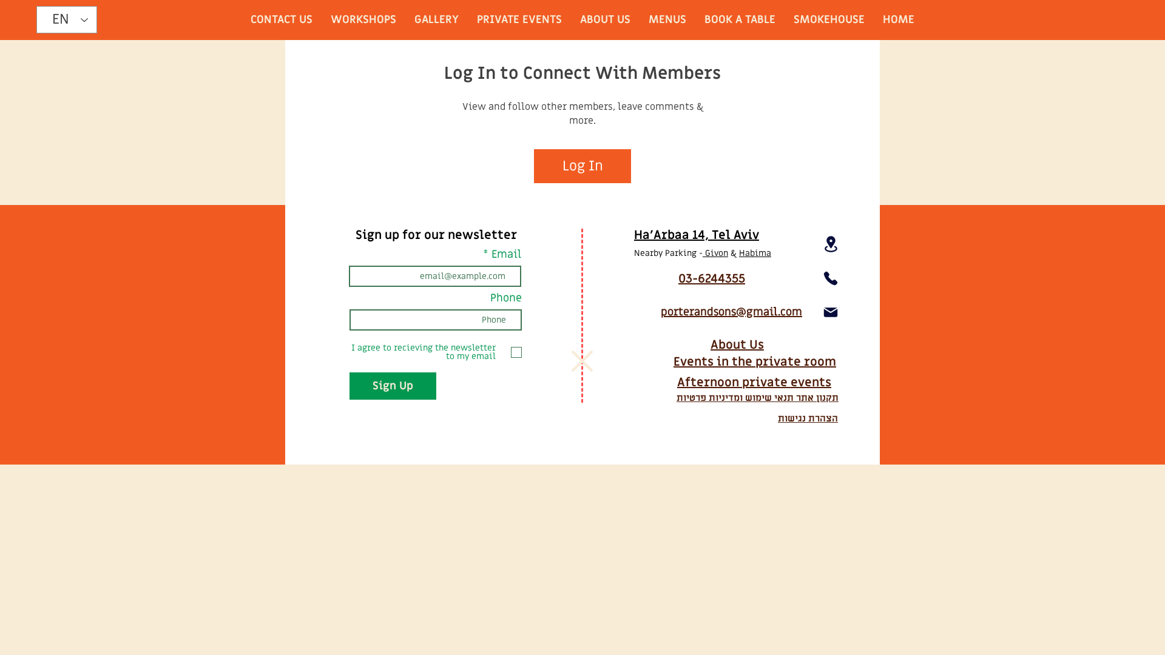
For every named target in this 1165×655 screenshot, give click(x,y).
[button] (582, 361)
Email (506, 254)
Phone (506, 298)
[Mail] (831, 312)
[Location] (831, 244)
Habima (755, 253)
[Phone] (831, 278)
